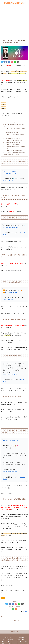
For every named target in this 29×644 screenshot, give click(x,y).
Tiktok (4, 598)
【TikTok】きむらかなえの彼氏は (13, 144)
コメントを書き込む (14, 620)
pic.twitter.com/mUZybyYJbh (10, 374)
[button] (26, 323)
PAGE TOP (15, 632)
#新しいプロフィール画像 (9, 171)
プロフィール (8, 637)
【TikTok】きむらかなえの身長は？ (12, 138)
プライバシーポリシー (8, 639)
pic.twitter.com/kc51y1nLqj (9, 173)
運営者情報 (21, 637)
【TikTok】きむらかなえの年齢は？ (12, 132)
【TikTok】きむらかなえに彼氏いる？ (12, 142)
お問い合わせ (21, 639)
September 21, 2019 (8, 180)
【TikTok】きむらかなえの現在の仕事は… (15, 150)
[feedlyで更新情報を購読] (13, 609)
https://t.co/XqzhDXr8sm (11, 292)
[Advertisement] (14, 23)
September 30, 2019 (8, 299)
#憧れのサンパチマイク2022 (10, 440)
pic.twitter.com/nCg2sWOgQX (10, 227)
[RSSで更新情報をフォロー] (16, 609)
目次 (12, 122)
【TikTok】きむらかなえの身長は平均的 (14, 140)
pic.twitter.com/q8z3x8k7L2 (10, 471)
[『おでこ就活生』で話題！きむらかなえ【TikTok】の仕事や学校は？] (8, 62)
